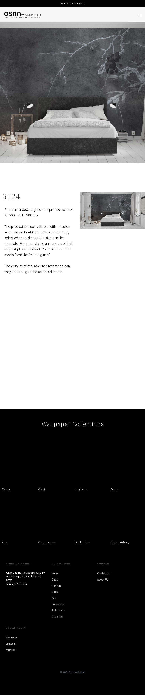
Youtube (10, 650)
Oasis (42, 489)
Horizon (81, 489)
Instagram (12, 637)
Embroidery (120, 542)
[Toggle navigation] (118, 14)
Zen (5, 542)
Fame (6, 489)
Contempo (46, 542)
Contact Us (104, 573)
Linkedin (11, 643)
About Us (102, 579)
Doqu (115, 489)
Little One (82, 542)
